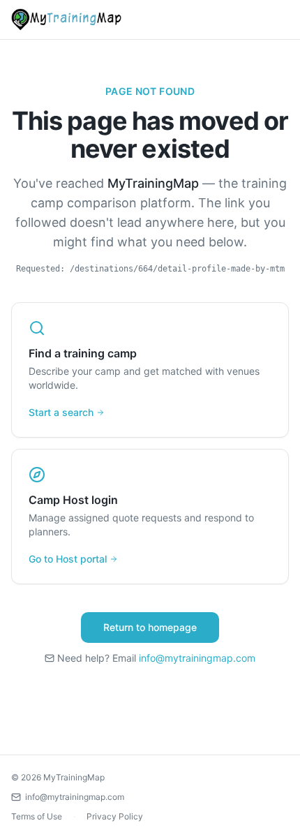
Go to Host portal (68, 559)
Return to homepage (150, 627)
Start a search (61, 412)
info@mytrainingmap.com (197, 658)
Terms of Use (36, 816)
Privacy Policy (115, 816)
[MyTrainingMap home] (66, 19)
